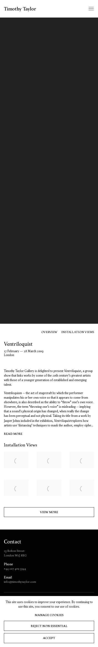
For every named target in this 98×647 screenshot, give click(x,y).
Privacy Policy (69, 376)
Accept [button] (49, 638)
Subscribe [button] (49, 358)
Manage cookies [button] (49, 615)
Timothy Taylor (19, 33)
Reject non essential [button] (49, 626)
